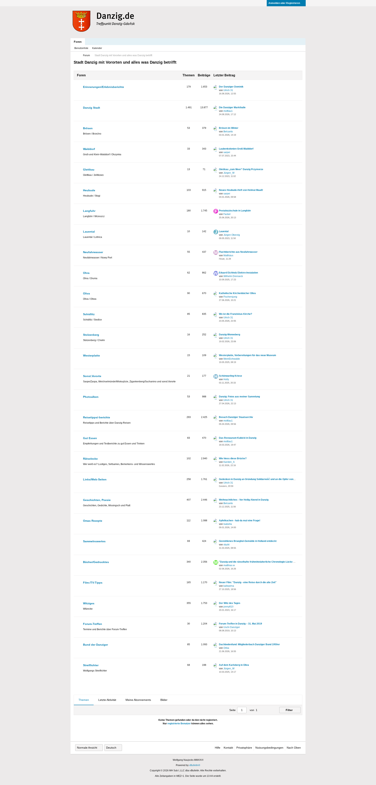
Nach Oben (294, 747)
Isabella (227, 524)
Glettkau (88, 169)
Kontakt (228, 747)
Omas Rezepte (92, 520)
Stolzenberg (91, 334)
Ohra (86, 272)
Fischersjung (230, 296)
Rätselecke (90, 458)
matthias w (229, 565)
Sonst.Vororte (92, 376)
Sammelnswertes (94, 541)
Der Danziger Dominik (231, 86)
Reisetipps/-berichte (96, 417)
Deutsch (111, 747)
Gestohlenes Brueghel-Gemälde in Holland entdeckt (248, 541)
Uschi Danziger (231, 627)
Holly (226, 379)
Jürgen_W (228, 172)
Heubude (89, 190)
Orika (226, 648)
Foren (78, 41)
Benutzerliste (81, 48)
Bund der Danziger (95, 644)
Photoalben (91, 396)
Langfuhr (89, 210)
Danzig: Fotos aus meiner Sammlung (239, 396)
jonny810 (228, 606)
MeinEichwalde (231, 358)
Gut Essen (90, 438)
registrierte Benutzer (179, 723)
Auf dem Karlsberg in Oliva (234, 665)
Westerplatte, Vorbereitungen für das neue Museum (247, 355)
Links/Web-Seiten (95, 479)
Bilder (163, 699)
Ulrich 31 (228, 90)
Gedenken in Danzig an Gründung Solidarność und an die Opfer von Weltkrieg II (262, 479)
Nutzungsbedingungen (269, 747)
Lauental (89, 231)
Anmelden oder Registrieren (284, 3)
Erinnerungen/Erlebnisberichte (103, 86)
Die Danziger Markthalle (232, 107)
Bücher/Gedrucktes (96, 562)
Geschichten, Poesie (97, 500)
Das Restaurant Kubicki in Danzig (237, 438)
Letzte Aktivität (107, 699)
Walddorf (89, 149)
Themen (84, 699)
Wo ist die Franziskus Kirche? (235, 314)
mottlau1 (228, 111)
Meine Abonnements (138, 699)
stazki (226, 544)
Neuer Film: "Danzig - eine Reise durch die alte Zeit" (248, 582)
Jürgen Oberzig (231, 235)
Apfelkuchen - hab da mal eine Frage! (239, 520)
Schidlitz (89, 314)
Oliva (86, 293)
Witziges (88, 603)
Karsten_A (229, 462)
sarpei (226, 152)
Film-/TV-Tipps (92, 582)
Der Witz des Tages (229, 603)
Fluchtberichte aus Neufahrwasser (238, 252)
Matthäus (228, 255)
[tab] (84, 700)
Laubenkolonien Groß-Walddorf (236, 148)
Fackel (226, 214)
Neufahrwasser (93, 252)
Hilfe (217, 747)
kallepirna (228, 586)
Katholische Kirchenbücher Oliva (237, 293)
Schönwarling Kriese (230, 375)
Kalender (97, 48)
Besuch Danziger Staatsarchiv (236, 417)
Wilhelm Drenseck (233, 276)
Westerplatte (91, 355)
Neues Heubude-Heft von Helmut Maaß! (241, 190)
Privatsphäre (244, 747)
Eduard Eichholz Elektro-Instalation (238, 272)
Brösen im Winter (228, 128)
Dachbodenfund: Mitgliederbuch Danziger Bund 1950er (249, 644)
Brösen (88, 128)
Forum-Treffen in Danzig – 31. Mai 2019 (240, 623)
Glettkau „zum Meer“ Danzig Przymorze (241, 169)
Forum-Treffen (92, 623)
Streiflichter (91, 665)
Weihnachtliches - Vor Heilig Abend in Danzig (243, 499)
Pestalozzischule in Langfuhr (235, 210)
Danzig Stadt (91, 107)
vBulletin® (194, 765)
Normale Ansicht (87, 747)
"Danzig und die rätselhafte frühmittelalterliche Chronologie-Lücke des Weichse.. (264, 561)
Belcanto (228, 131)
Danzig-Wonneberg (229, 334)
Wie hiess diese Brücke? (233, 458)
